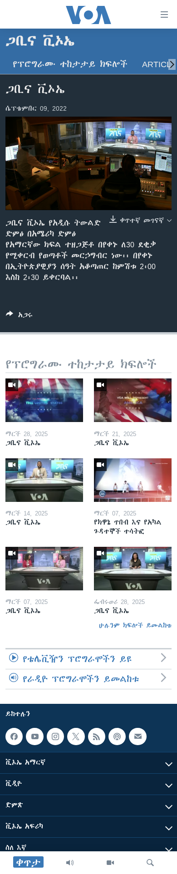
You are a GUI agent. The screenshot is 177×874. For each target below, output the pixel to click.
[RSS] (96, 736)
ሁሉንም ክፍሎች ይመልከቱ (135, 625)
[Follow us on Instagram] (55, 736)
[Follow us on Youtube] (34, 736)
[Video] (110, 862)
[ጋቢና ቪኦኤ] (44, 400)
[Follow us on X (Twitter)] (75, 736)
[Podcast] (117, 736)
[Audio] (70, 862)
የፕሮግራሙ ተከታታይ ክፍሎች (70, 64)
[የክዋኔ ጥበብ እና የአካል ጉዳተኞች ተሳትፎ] (133, 480)
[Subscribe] (137, 736)
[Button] (19, 316)
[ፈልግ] (150, 862)
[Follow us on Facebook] (14, 736)
